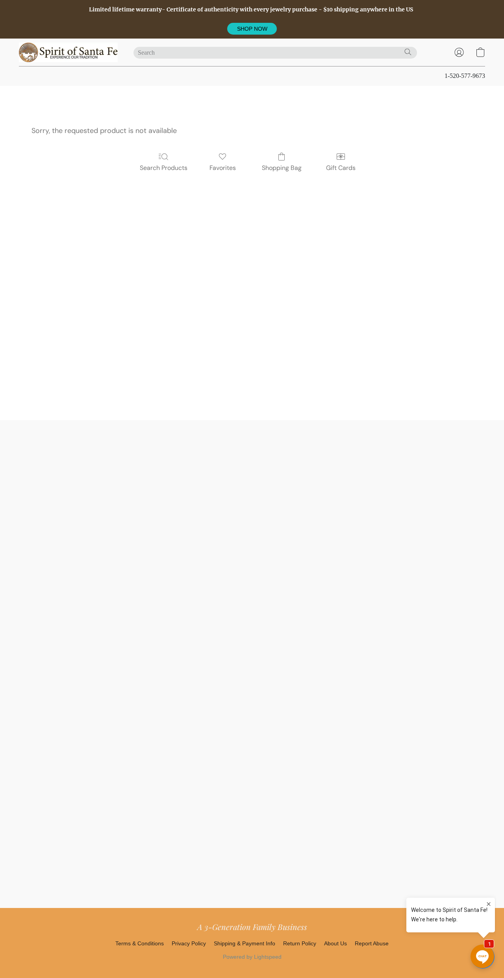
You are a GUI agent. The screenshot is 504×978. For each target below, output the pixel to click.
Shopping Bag (282, 168)
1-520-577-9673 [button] (465, 75)
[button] (252, 29)
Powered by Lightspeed (252, 957)
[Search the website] (408, 51)
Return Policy (299, 943)
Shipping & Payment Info (244, 943)
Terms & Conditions (139, 943)
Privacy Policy (189, 943)
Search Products (163, 168)
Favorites (222, 168)
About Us (335, 943)
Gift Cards (341, 168)
